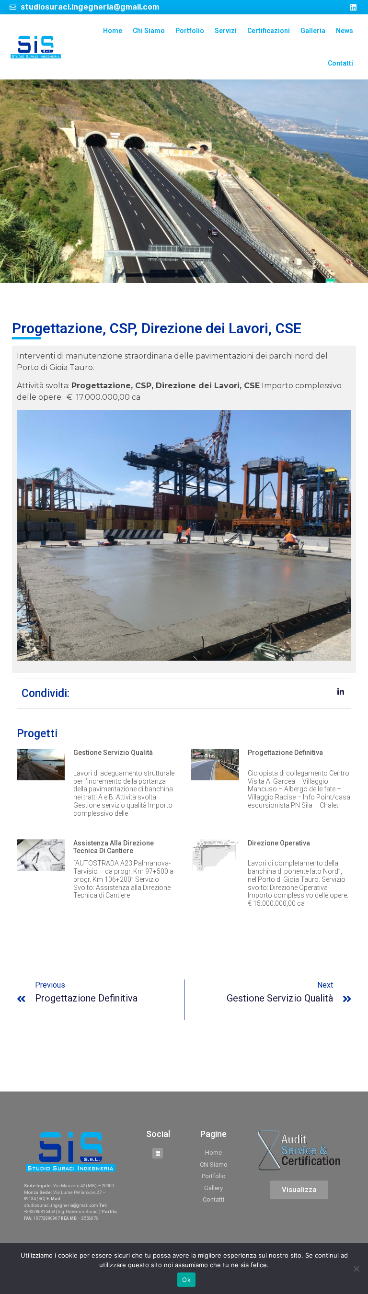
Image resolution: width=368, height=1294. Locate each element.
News (344, 30)
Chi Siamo (149, 30)
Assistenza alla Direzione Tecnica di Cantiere (113, 847)
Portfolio (189, 30)
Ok (186, 1279)
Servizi (226, 30)
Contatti (340, 63)
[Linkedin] (353, 7)
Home (112, 30)
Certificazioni (268, 30)
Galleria (312, 30)
